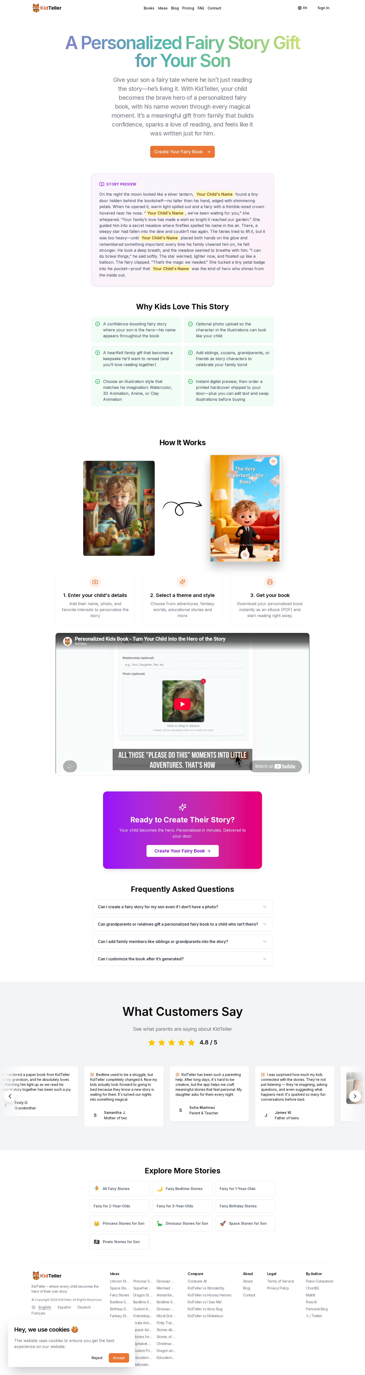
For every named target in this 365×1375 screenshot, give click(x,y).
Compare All (197, 1281)
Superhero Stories (143, 1288)
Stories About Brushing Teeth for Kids (166, 1330)
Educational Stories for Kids (166, 1357)
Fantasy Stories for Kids (119, 1316)
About (247, 1281)
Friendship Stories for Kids (143, 1316)
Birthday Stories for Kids (119, 1309)
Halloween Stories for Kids (143, 1364)
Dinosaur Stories (166, 1281)
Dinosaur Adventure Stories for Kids (166, 1309)
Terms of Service (280, 1281)
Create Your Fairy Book (178, 151)
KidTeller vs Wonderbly (206, 1288)
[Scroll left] (10, 1096)
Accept (119, 1358)
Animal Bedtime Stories (166, 1295)
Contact (214, 8)
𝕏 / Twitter (314, 1316)
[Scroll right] (355, 1096)
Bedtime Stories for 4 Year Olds (143, 1302)
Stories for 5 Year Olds (143, 1337)
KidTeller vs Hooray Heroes (209, 1295)
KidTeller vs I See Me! (204, 1302)
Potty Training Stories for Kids (166, 1323)
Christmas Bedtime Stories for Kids (166, 1344)
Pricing (188, 8)
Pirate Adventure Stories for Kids (143, 1323)
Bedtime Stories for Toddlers (166, 1302)
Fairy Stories (119, 1295)
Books (149, 8)
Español (64, 1307)
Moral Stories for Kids (166, 1316)
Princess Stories (143, 1281)
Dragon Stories (143, 1295)
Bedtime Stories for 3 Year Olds (119, 1302)
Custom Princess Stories (143, 1350)
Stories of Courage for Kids (166, 1337)
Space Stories (119, 1288)
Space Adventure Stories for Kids (143, 1330)
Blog (175, 8)
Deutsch (84, 1307)
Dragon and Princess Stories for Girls (166, 1350)
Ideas (163, 8)
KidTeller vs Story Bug (205, 1309)
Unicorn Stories (119, 1281)
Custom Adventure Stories (143, 1309)
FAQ (201, 8)
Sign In (323, 8)
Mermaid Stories (166, 1288)
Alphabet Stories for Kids (143, 1344)
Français (38, 1313)
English (44, 1307)
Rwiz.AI (311, 1302)
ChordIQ (312, 1288)
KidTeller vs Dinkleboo (205, 1316)
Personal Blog (317, 1309)
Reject (97, 1358)
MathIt (310, 1295)
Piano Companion (319, 1281)
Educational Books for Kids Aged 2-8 (143, 1357)
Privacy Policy (278, 1288)
